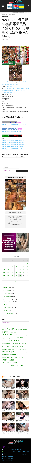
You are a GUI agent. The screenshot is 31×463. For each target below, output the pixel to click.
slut (18, 354)
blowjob (13, 332)
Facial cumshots (6, 343)
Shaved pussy (5, 354)
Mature (9, 92)
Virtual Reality (5, 365)
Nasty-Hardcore (11, 349)
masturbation (19, 346)
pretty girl (10, 352)
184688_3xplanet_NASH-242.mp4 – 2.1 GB (14, 125)
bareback (20, 329)
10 (4, 269)
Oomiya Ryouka (13, 84)
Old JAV (5, 304)
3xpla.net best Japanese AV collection (18, 455)
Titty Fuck (21, 357)
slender (13, 354)
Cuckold (4, 341)
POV (3, 352)
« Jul (15, 281)
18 (8, 272)
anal (16, 329)
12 (12, 269)
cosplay (3, 338)
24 (4, 276)
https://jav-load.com (7, 456)
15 (23, 269)
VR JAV (5, 310)
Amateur (10, 329)
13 (16, 269)
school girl (25, 352)
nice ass (19, 349)
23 (27, 272)
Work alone (17, 365)
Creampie (17, 337)
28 (20, 276)
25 (8, 276)
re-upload (18, 352)
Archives (4, 319)
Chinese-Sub (6, 290)
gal (20, 343)
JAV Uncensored (7, 299)
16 (27, 269)
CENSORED (8, 88)
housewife (6, 346)
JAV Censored (5, 13)
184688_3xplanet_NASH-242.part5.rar (13, 149)
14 (20, 269)
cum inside (13, 340)
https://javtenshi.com (7, 458)
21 (20, 272)
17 (4, 272)
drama (25, 341)
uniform (20, 362)
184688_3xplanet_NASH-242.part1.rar (13, 140)
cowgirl (8, 338)
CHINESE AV (6, 287)
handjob (24, 343)
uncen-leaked (8, 360)
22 (23, 272)
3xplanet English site (15, 449)
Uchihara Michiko (22, 82)
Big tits (5, 332)
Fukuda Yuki (5, 84)
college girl (24, 335)
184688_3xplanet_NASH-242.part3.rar (13, 144)
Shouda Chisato (11, 82)
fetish (16, 343)
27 (16, 276)
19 (12, 272)
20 (16, 272)
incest (13, 92)
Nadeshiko (9, 86)
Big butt (25, 329)
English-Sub (6, 293)
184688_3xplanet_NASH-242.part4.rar (13, 146)
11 (8, 269)
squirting (14, 357)
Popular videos (7, 307)
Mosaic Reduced (7, 302)
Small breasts (6, 357)
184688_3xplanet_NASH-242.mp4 (11, 131)
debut (21, 341)
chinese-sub (18, 335)
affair (3, 329)
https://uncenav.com (7, 460)
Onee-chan (25, 349)
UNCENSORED (9, 362)
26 (12, 276)
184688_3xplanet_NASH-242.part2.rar (13, 142)
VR (9, 365)
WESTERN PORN (8, 313)
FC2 (12, 343)
